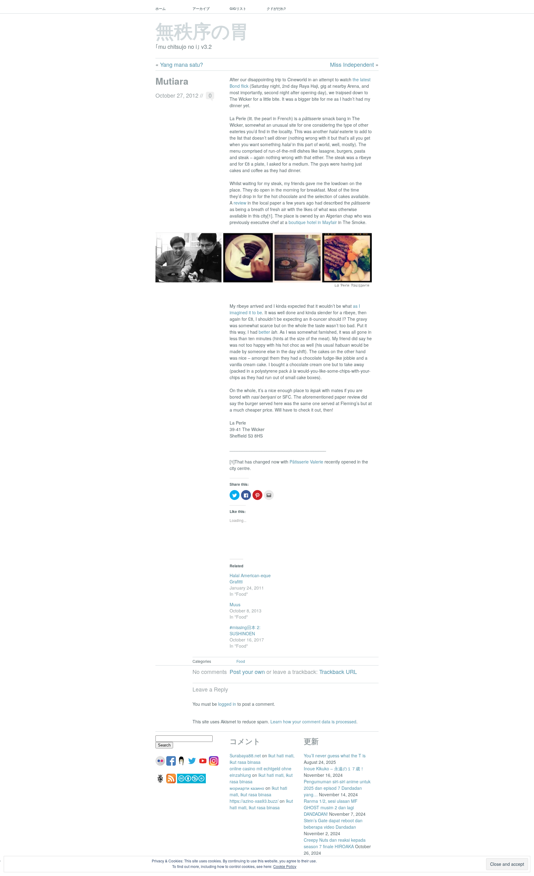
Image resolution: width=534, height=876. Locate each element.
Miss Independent (352, 64)
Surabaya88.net (245, 755)
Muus (235, 604)
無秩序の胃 (201, 30)
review (240, 203)
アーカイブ (201, 8)
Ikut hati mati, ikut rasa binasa (258, 791)
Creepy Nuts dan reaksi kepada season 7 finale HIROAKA (335, 843)
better (264, 332)
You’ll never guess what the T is (335, 755)
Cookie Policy (284, 866)
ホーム (160, 8)
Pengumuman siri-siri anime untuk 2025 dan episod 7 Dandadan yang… (337, 788)
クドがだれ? (276, 8)
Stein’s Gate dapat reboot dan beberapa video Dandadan (333, 823)
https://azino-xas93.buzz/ (254, 801)
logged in (227, 704)
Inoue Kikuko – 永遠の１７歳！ (334, 768)
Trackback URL (338, 671)
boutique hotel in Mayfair (313, 222)
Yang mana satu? (181, 64)
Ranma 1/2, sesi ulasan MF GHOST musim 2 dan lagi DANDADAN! (331, 807)
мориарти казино (247, 788)
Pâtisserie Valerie (306, 462)
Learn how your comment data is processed (313, 721)
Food (240, 661)
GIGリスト (238, 8)
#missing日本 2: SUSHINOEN (245, 630)
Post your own (247, 671)
